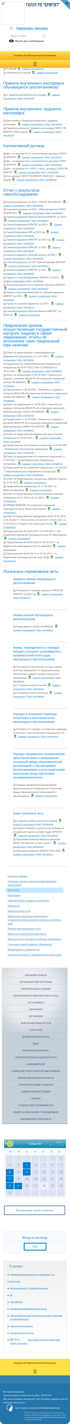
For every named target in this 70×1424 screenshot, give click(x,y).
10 (9, 1172)
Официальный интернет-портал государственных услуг (32, 1274)
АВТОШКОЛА (16, 1302)
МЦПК (36, 1044)
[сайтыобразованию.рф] (65, 5)
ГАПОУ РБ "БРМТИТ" (43, 5)
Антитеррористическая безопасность (36, 1057)
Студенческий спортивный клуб (36, 1105)
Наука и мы (35, 1030)
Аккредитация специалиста (35, 1119)
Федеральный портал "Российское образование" (29, 1288)
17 (9, 1179)
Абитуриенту (35, 1009)
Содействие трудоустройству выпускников (36, 1071)
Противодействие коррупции (36, 982)
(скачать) (26, 69)
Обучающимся (36, 1002)
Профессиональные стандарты (36, 1085)
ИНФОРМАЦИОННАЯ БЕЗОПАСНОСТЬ (36, 1078)
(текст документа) (25, 98)
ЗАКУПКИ (36, 1098)
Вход (35, 1246)
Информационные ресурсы (36, 1023)
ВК (11, 1295)
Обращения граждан (36, 975)
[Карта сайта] (11, 27)
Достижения (36, 1016)
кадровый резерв (36, 1064)
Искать (44, 36)
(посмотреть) (37, 69)
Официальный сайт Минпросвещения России (28, 1309)
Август (59, 1142)
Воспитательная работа (36, 1050)
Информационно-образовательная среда (35, 996)
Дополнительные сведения (36, 989)
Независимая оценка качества (34, 1210)
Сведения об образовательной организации (35, 55)
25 (18, 1186)
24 (9, 1186)
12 (26, 1172)
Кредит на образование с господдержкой (35, 1112)
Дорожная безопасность (35, 1037)
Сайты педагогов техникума (21, 1326)
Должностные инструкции (35, 1092)
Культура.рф (15, 1281)
